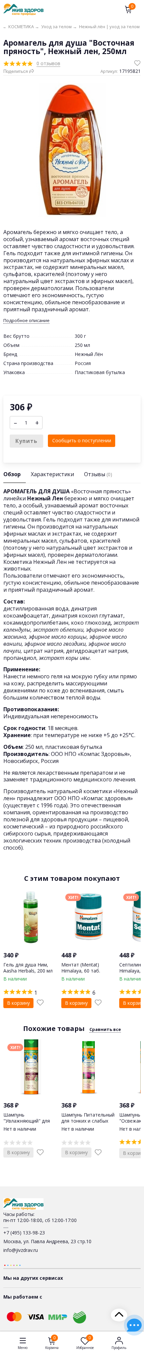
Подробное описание (26, 320)
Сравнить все (105, 1029)
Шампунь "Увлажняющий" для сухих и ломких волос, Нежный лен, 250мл (28, 1124)
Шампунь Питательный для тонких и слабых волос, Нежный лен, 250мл (88, 1124)
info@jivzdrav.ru (20, 1250)
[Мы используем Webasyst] (12, 1265)
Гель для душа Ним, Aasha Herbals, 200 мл (28, 967)
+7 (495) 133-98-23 (24, 1232)
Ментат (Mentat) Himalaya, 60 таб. (80, 967)
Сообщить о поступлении (81, 440)
